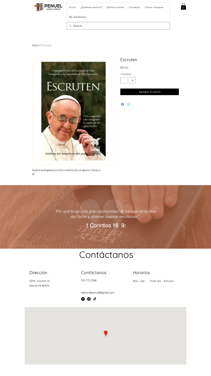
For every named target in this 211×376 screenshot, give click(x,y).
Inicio (35, 45)
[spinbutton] (128, 80)
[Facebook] (83, 299)
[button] (183, 6)
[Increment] (133, 80)
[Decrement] (123, 80)
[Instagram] (89, 299)
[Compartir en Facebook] (122, 104)
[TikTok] (95, 299)
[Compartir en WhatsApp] (129, 104)
